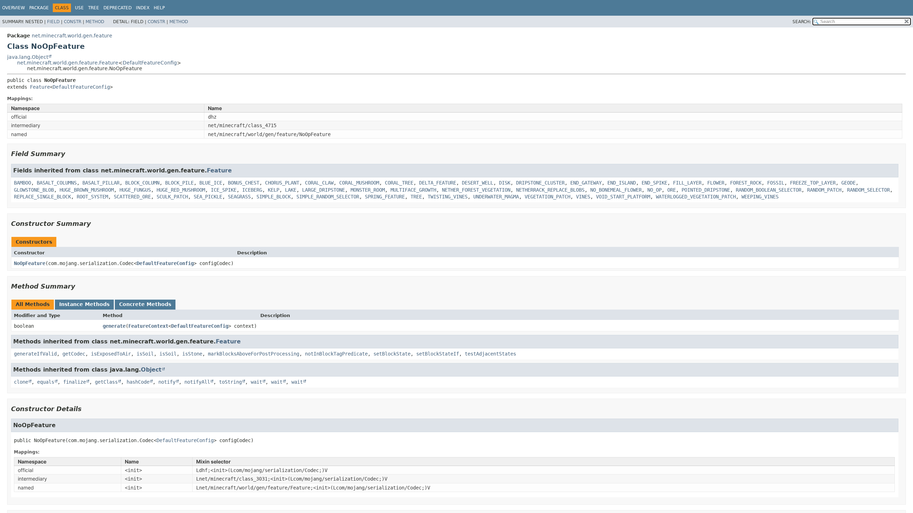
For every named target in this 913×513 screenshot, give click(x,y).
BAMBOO (22, 183)
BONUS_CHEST (243, 183)
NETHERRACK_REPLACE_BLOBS (550, 190)
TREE (416, 197)
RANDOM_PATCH (824, 190)
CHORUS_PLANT (282, 183)
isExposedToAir (111, 354)
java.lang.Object (27, 57)
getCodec (73, 354)
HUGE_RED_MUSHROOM (181, 190)
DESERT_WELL (477, 183)
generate (114, 326)
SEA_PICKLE (208, 197)
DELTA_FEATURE (437, 183)
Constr (72, 21)
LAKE (290, 190)
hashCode (138, 382)
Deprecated (117, 7)
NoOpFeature (29, 263)
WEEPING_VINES (760, 197)
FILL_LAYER (687, 183)
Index (142, 7)
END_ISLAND (621, 183)
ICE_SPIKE (223, 190)
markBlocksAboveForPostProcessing (253, 354)
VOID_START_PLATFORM (623, 197)
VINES (583, 197)
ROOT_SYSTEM (92, 197)
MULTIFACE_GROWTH (413, 190)
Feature (40, 87)
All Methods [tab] (33, 304)
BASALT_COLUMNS (57, 183)
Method (95, 21)
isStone (192, 354)
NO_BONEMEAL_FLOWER (616, 190)
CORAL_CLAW (319, 183)
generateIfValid (35, 354)
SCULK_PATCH (172, 197)
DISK (504, 183)
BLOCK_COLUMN (142, 183)
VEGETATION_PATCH (547, 197)
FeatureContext (148, 326)
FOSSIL (775, 183)
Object (151, 369)
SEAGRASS (239, 197)
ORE (671, 190)
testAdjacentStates (490, 354)
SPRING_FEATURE (385, 197)
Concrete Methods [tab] (145, 304)
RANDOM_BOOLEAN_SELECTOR (768, 190)
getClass (106, 382)
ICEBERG (252, 190)
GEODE (848, 183)
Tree (93, 7)
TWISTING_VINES (448, 197)
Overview (13, 7)
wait (256, 382)
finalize (74, 382)
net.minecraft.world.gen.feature (72, 35)
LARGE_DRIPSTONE (323, 190)
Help (159, 7)
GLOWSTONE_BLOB (34, 190)
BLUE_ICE (210, 183)
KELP (273, 190)
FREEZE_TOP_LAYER (813, 183)
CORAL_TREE (399, 183)
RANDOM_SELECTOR (868, 190)
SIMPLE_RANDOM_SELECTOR (327, 197)
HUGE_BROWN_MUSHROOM (87, 190)
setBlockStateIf (437, 354)
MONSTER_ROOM (368, 190)
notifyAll (197, 382)
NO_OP (654, 190)
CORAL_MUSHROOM (359, 183)
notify (166, 382)
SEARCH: (801, 21)
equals (45, 382)
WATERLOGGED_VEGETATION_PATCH (696, 197)
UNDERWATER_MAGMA (496, 197)
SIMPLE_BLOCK (273, 197)
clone (21, 382)
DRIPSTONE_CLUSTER (540, 183)
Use (79, 7)
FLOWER (715, 183)
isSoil (145, 354)
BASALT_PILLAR (100, 183)
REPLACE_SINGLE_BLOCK (42, 197)
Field (53, 21)
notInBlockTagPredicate (336, 354)
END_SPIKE (654, 183)
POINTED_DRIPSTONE (706, 190)
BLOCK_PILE (179, 183)
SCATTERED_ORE (132, 197)
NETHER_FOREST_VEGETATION (476, 190)
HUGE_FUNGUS (135, 190)
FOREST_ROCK (745, 183)
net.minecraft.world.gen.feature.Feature (67, 63)
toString (230, 382)
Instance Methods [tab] (84, 304)
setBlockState (391, 354)
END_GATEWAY (586, 183)
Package (39, 7)
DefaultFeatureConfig (150, 63)
